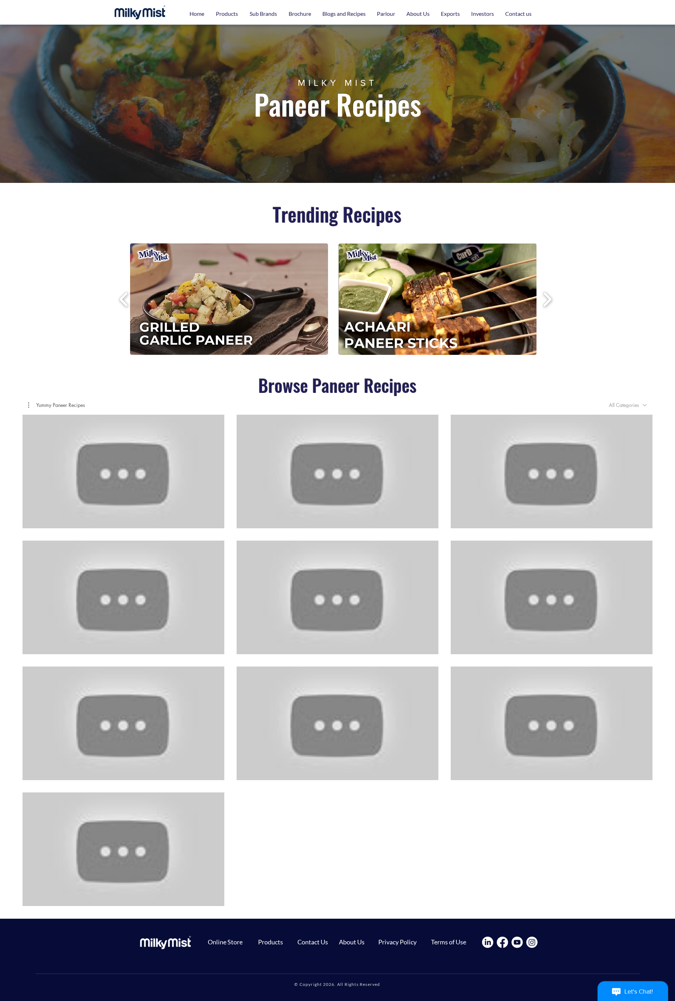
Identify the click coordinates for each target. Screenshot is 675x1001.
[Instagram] (532, 942)
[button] (263, 13)
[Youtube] (517, 942)
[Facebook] (502, 942)
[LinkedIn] (487, 942)
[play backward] (124, 299)
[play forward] (547, 299)
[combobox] (628, 405)
